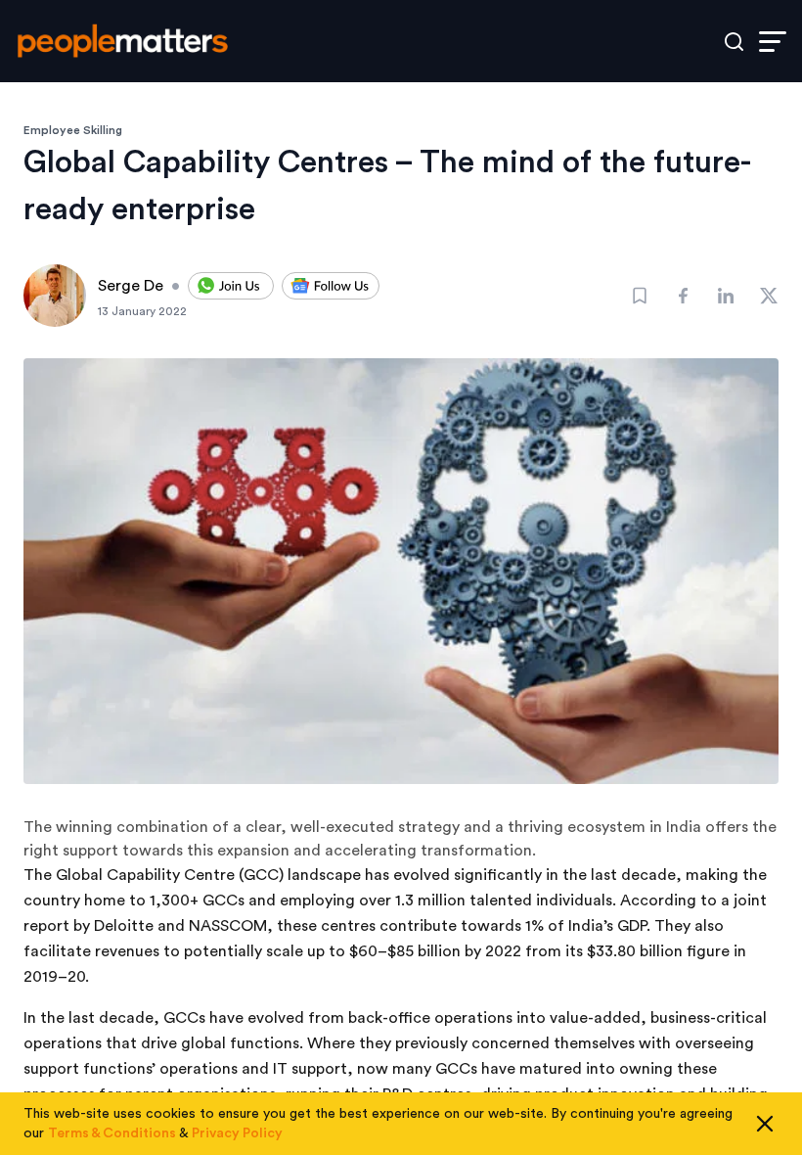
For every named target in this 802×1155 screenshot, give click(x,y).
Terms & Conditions (112, 1133)
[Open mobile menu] (772, 41)
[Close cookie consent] (765, 1123)
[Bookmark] (639, 295)
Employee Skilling (72, 130)
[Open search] (734, 41)
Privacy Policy (237, 1133)
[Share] (682, 295)
